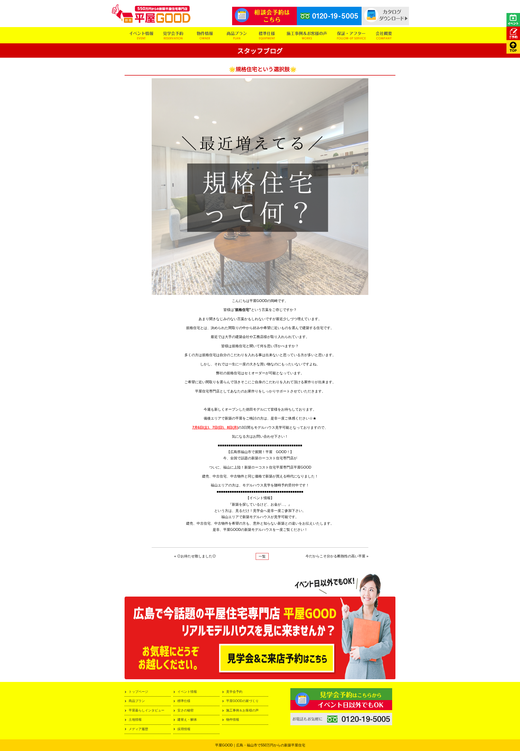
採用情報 (183, 729)
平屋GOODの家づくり (242, 701)
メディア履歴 (138, 729)
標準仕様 (183, 701)
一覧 (262, 556)
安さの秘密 (185, 710)
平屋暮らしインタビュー (146, 710)
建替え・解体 (187, 719)
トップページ (138, 692)
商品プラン (137, 701)
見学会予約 (234, 692)
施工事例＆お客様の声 (242, 710)
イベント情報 (187, 692)
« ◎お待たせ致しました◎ (195, 556)
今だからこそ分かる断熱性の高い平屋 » (337, 556)
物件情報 (232, 719)
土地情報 (135, 719)
